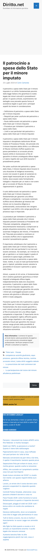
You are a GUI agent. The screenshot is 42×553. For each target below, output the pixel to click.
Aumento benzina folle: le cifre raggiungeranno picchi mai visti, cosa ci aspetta (18, 537)
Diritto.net (13, 4)
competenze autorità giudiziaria (18, 355)
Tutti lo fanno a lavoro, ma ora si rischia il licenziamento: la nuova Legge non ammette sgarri (20, 520)
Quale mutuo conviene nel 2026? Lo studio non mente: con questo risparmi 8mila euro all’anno (20, 477)
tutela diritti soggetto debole (27, 361)
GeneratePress (32, 550)
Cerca (34, 385)
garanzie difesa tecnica (20, 358)
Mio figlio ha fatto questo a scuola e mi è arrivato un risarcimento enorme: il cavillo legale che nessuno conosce (19, 528)
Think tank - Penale (13, 352)
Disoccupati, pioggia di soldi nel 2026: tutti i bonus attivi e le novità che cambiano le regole (20, 506)
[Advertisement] (21, 33)
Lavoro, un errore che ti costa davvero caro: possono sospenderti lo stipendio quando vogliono (20, 486)
